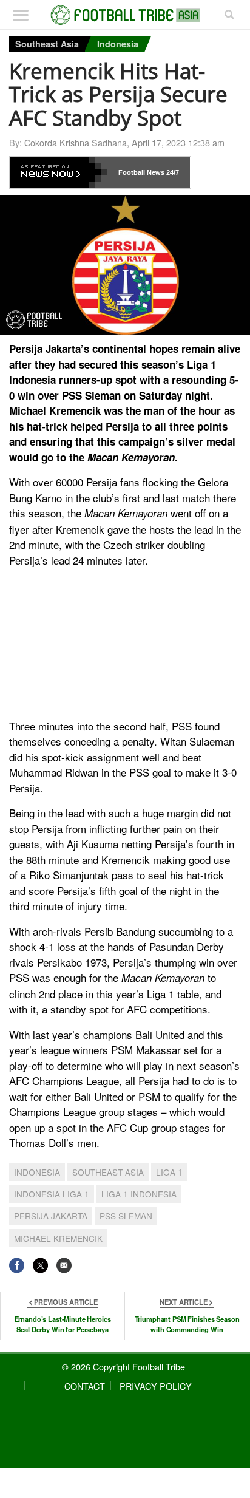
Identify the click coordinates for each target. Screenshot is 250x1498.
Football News (141, 172)
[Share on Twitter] (40, 1265)
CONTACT (84, 1386)
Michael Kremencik (58, 1238)
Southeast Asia (47, 44)
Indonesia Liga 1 (51, 1194)
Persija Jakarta (50, 1216)
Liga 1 (169, 1172)
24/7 (171, 172)
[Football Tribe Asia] (125, 15)
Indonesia (117, 44)
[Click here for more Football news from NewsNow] (58, 172)
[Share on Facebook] (16, 1265)
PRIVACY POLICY (156, 1386)
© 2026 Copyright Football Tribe (123, 1366)
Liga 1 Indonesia (139, 1194)
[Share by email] (64, 1265)
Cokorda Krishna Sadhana (75, 142)
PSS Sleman (126, 1216)
